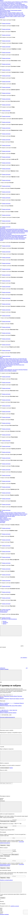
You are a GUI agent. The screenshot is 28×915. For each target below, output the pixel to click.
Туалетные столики (7, 6)
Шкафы (14, 12)
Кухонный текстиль (4, 515)
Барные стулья (6, 4)
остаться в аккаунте (5, 767)
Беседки (2, 15)
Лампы (16, 237)
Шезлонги (2, 9)
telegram (2, 712)
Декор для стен (19, 359)
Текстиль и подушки (17, 358)
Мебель (1, 0)
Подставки (2, 522)
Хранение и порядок (5, 362)
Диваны (2, 7)
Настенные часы (12, 364)
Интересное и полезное (22, 362)
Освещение (2, 227)
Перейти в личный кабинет (6, 880)
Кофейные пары (3, 516)
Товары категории (6, 23)
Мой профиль (18, 705)
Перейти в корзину (4, 914)
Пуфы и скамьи (13, 16)
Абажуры (2, 237)
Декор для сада (13, 362)
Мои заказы (12, 705)
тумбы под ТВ (19, 12)
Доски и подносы (23, 513)
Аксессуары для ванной (10, 361)
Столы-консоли (16, 5)
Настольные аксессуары (22, 361)
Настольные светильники (18, 229)
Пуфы (26, 7)
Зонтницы (20, 369)
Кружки (9, 516)
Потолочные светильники (6, 229)
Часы (4, 358)
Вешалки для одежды (13, 369)
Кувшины (6, 520)
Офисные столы (11, 14)
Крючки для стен (4, 370)
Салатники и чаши (4, 513)
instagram (10, 712)
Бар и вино (17, 515)
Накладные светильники (19, 232)
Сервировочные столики (18, 6)
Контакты (20, 696)
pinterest (14, 712)
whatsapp (6, 712)
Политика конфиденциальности (7, 717)
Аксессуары (23, 515)
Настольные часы (20, 364)
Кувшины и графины (14, 513)
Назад (5, 827)
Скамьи (26, 6)
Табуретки (12, 4)
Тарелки (5, 517)
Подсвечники (3, 367)
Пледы (1, 366)
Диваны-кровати (8, 7)
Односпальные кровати (15, 10)
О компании (16, 703)
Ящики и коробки (12, 370)
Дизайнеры (5, 622)
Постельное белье (7, 366)
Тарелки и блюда (21, 512)
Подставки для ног (20, 7)
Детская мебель (3, 611)
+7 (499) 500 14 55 (4, 619)
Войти (2, 855)
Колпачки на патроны (10, 237)
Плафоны (2, 238)
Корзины (25, 369)
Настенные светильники (5, 230)
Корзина (7, 705)
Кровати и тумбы (20, 1)
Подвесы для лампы (13, 238)
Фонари (13, 235)
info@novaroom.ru (13, 619)
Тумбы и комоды (4, 369)
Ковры (10, 358)
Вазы (1, 358)
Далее (2, 827)
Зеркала (7, 358)
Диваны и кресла (11, 1)
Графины (2, 520)
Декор (1, 357)
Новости (22, 703)
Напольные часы (4, 364)
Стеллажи (9, 12)
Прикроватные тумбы (5, 11)
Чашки (13, 516)
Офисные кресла (4, 14)
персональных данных (5, 864)
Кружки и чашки (13, 512)
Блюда (1, 517)
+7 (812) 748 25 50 (13, 710)
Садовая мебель (18, 3)
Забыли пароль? (14, 854)
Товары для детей (4, 610)
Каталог (4, 621)
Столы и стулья (3, 1)
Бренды (4, 623)
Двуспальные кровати (5, 10)
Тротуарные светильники (18, 236)
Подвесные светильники (5, 234)
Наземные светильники (5, 235)
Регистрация (6, 855)
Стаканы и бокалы (4, 512)
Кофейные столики (8, 5)
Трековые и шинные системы (13, 231)
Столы (17, 4)
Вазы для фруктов (4, 518)
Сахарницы (2, 521)
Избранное (2, 705)
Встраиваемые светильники (6, 232)
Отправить (3, 897)
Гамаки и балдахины (9, 15)
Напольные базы (22, 237)
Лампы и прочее (24, 231)
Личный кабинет (13, 696)
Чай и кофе (12, 515)
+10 (3, 22)
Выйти (11, 767)
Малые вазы (9, 363)
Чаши (10, 518)
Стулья (1, 4)
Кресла (13, 7)
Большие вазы (3, 363)
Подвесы (7, 238)
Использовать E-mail (5, 821)
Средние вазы (16, 363)
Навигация (6, 696)
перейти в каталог (15, 906)
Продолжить (13, 821)
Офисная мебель (10, 3)
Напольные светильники (17, 230)
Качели (7, 16)
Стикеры (2, 368)
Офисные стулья (19, 14)
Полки (5, 12)
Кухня (1, 511)
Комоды (2, 12)
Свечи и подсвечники (11, 359)
